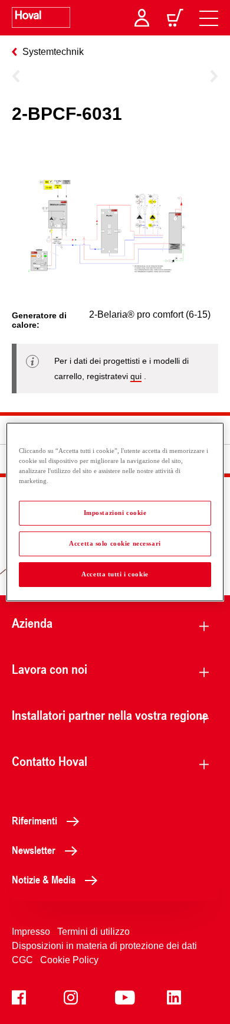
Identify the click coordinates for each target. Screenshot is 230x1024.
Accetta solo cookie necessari (115, 543)
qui (136, 376)
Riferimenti (34, 820)
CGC (22, 960)
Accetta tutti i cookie (115, 574)
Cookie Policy (69, 960)
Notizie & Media (43, 879)
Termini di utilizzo (93, 932)
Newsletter (33, 849)
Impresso (31, 932)
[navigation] (209, 17)
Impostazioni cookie (115, 512)
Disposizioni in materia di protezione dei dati (104, 946)
